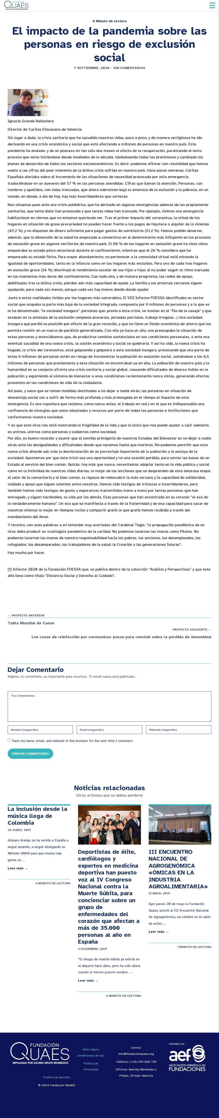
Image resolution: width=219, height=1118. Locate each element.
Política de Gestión (56, 1077)
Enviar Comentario (30, 754)
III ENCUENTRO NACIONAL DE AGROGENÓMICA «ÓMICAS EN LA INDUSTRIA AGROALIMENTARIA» (178, 869)
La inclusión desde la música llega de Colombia (37, 815)
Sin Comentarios (129, 68)
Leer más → (18, 868)
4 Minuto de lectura (52, 883)
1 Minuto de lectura (194, 947)
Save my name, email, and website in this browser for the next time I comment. (72, 741)
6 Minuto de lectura (110, 21)
